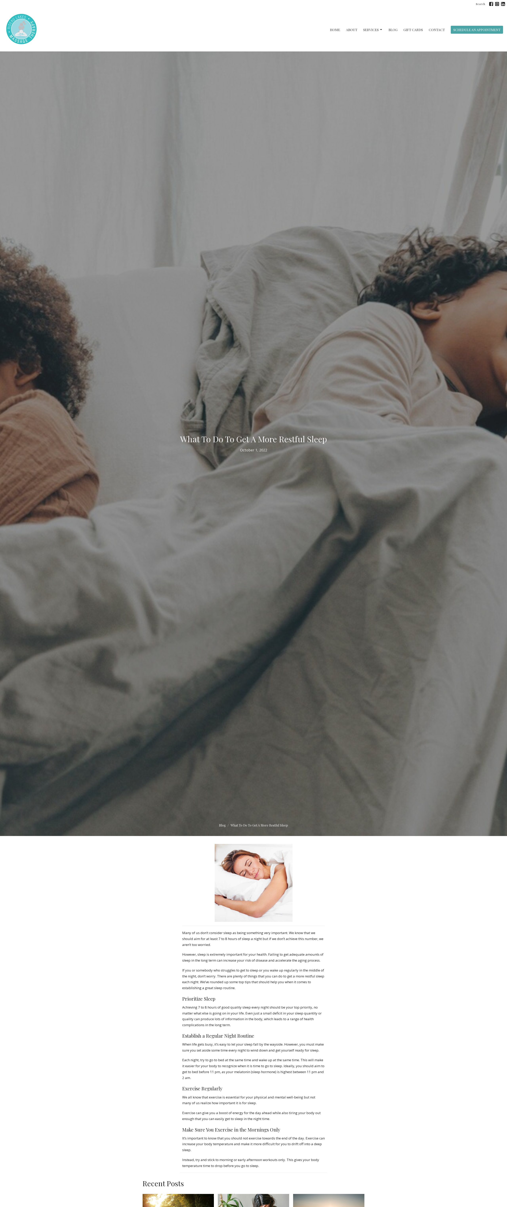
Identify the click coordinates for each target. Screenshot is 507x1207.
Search (480, 4)
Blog (393, 30)
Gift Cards (413, 30)
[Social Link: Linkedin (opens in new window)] (503, 4)
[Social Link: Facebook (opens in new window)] (491, 4)
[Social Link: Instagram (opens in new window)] (497, 4)
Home (335, 30)
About (351, 30)
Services (371, 30)
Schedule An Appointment (476, 30)
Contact (437, 30)
